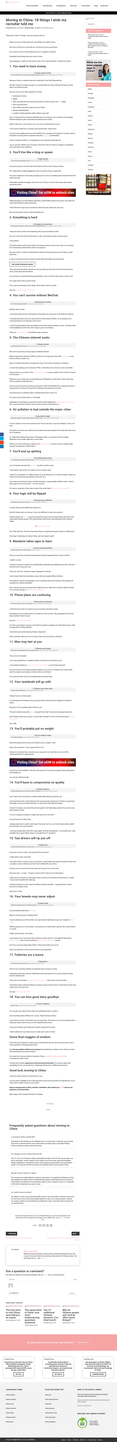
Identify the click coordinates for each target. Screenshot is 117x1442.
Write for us (83, 1440)
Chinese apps (10, 1413)
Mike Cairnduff (18, 28)
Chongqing (91, 98)
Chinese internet (11, 1417)
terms (46, 1275)
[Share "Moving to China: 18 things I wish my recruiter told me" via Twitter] (44, 1225)
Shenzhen (91, 147)
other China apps (22, 332)
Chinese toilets (15, 940)
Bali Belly (32, 910)
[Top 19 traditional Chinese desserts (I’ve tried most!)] (52, 1306)
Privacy (100, 1440)
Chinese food (10, 1404)
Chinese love (9, 1422)
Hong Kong (91, 129)
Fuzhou (90, 102)
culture (25, 517)
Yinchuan (90, 169)
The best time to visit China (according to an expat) (13, 1314)
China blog (45, 28)
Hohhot (90, 125)
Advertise (76, 1440)
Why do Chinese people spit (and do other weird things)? (71, 1315)
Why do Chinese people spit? (60, 488)
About (63, 1440)
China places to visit (51, 1413)
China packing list (50, 1422)
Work (51, 28)
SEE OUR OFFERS (83, 1342)
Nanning (90, 138)
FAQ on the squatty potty (46, 940)
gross (32, 712)
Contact (69, 1440)
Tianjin (90, 151)
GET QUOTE (58, 1374)
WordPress (32, 1439)
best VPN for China (40, 372)
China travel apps (50, 1417)
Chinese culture (10, 1395)
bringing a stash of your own (37, 980)
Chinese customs (11, 1399)
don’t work (65, 356)
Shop (96, 6)
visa (59, 102)
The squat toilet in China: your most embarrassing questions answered (33, 1316)
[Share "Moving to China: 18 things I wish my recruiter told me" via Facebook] (40, 1225)
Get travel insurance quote (22, 264)
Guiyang (90, 116)
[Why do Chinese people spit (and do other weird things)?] (71, 1306)
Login (75, 1279)
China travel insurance (51, 1399)
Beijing (90, 89)
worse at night (45, 444)
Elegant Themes (17, 1439)
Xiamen (90, 156)
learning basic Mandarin (35, 590)
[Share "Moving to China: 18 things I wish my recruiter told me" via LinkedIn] (47, 1225)
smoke (33, 465)
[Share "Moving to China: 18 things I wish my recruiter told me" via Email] (51, 1225)
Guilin (89, 111)
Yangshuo (91, 165)
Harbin (90, 120)
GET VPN (18, 1374)
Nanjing (90, 134)
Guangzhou (91, 107)
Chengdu (90, 93)
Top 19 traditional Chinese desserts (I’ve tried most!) (51, 1315)
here (20, 374)
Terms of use (92, 1440)
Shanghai (46, 135)
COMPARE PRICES (98, 1374)
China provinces (49, 1408)
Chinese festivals (11, 1408)
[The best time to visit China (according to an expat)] (14, 1306)
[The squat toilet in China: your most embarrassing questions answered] (33, 1306)
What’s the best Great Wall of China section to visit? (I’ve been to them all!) (98, 45)
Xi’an (89, 160)
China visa (48, 1395)
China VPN (48, 1404)
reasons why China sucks (64, 402)
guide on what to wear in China (37, 665)
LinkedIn (43, 1258)
